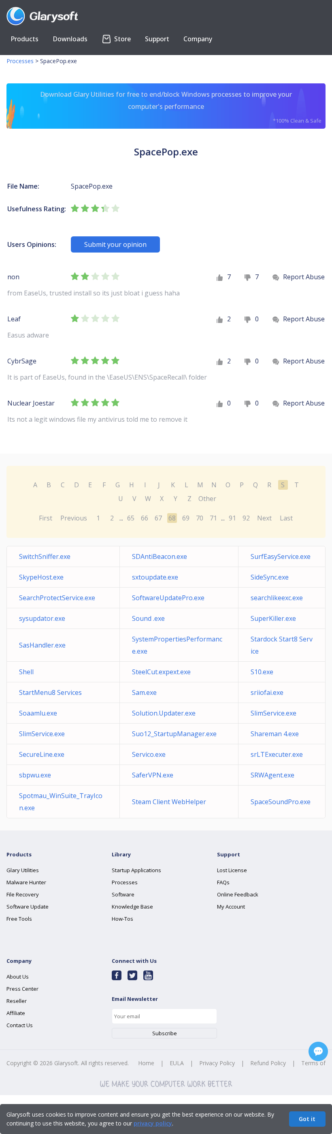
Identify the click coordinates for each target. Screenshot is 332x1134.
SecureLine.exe (41, 754)
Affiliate (15, 1013)
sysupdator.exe (42, 618)
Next (264, 518)
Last (286, 518)
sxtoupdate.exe (155, 577)
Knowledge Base (132, 906)
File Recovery (22, 894)
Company (197, 38)
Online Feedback (237, 894)
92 (246, 518)
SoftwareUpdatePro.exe (168, 597)
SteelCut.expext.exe (161, 671)
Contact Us (19, 1025)
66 (144, 518)
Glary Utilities (22, 870)
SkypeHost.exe (41, 577)
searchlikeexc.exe (277, 597)
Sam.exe (144, 692)
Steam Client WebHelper (169, 801)
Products (24, 38)
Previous (73, 518)
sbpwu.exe (35, 775)
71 (213, 518)
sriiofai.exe (267, 692)
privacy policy (153, 1123)
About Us (17, 976)
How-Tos (122, 918)
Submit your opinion (115, 244)
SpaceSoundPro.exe (281, 801)
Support (157, 38)
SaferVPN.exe (152, 775)
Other (207, 498)
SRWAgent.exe (272, 775)
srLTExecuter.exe (277, 754)
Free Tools (19, 918)
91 (232, 518)
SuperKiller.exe (273, 618)
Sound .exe (148, 618)
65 (130, 518)
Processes (20, 61)
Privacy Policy (217, 1063)
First (45, 518)
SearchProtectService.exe (57, 597)
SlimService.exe (273, 713)
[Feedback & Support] (318, 1051)
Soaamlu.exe (38, 713)
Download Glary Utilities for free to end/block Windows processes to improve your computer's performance (180, 107)
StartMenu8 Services (50, 692)
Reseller (16, 1000)
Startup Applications (136, 870)
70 (199, 518)
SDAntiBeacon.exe (159, 556)
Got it (307, 1119)
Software (123, 894)
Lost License (232, 870)
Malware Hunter (26, 882)
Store (122, 38)
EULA (177, 1063)
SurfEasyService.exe (281, 556)
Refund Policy (268, 1063)
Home (146, 1063)
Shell (26, 671)
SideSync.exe (270, 577)
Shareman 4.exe (275, 733)
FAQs (223, 882)
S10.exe (262, 671)
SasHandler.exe (42, 645)
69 (185, 518)
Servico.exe (149, 754)
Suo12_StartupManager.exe (174, 733)
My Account (231, 906)
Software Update (27, 906)
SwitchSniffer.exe (44, 556)
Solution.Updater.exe (164, 713)
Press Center (22, 988)
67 (158, 518)
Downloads (70, 38)
